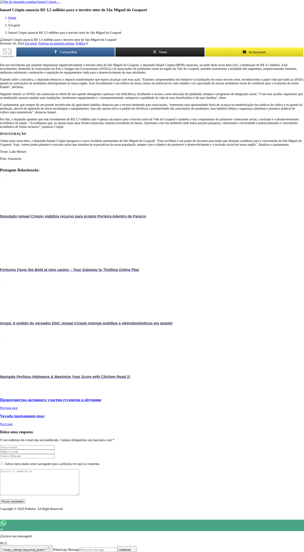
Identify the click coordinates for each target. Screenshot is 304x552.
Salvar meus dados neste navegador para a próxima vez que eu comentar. (52, 464)
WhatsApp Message (66, 549)
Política (80, 43)
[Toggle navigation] (58, 3)
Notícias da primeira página (56, 43)
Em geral (31, 43)
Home (12, 17)
